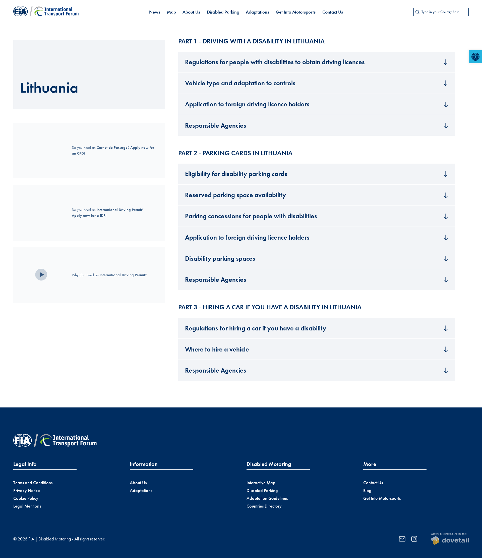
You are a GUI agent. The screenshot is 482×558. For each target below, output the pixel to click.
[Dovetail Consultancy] (450, 539)
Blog (367, 490)
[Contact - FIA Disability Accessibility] (402, 538)
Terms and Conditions (32, 482)
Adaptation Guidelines (267, 498)
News (154, 12)
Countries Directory (264, 506)
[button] (475, 56)
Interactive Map (261, 482)
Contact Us (332, 12)
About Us (191, 12)
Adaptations (257, 12)
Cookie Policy (25, 498)
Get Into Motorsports (296, 12)
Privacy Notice (26, 490)
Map (171, 12)
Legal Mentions (27, 506)
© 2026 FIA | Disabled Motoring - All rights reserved (59, 539)
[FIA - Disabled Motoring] (46, 12)
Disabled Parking (223, 12)
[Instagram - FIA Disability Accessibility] (414, 539)
